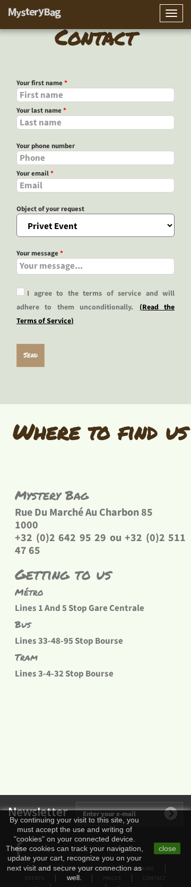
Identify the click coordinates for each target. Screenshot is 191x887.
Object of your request (50, 209)
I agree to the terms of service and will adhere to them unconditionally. (95, 300)
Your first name (41, 83)
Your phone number (45, 146)
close (167, 848)
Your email (35, 173)
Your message (39, 253)
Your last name (41, 110)
